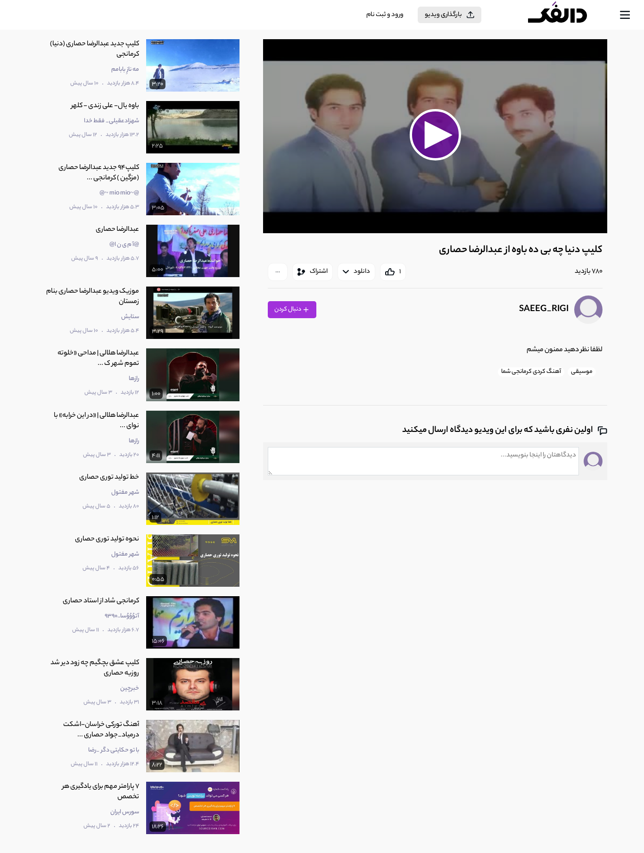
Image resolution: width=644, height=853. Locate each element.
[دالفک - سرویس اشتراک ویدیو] (565, 15)
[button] (435, 135)
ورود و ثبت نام (385, 14)
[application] (435, 136)
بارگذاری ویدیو (443, 14)
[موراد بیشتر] (278, 272)
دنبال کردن (288, 309)
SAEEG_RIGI (544, 309)
